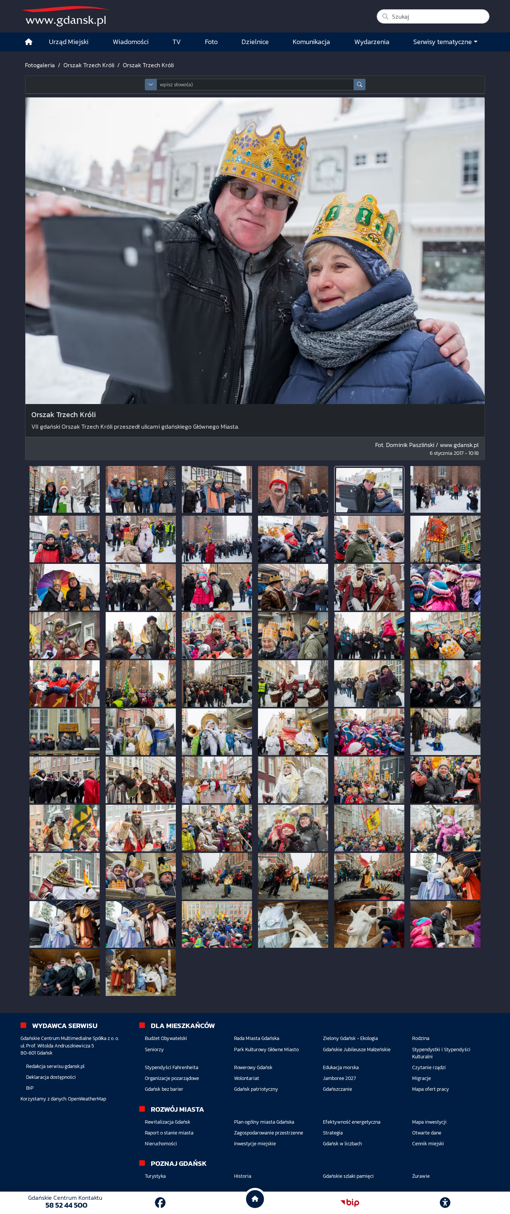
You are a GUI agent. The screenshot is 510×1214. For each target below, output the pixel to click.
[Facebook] (160, 1203)
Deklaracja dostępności (51, 1077)
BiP (30, 1088)
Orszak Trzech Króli (88, 64)
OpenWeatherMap (87, 1098)
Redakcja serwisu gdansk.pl (55, 1066)
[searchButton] (360, 84)
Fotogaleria (40, 64)
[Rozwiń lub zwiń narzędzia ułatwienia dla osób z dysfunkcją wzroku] (445, 1203)
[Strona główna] (29, 42)
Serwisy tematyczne (442, 42)
